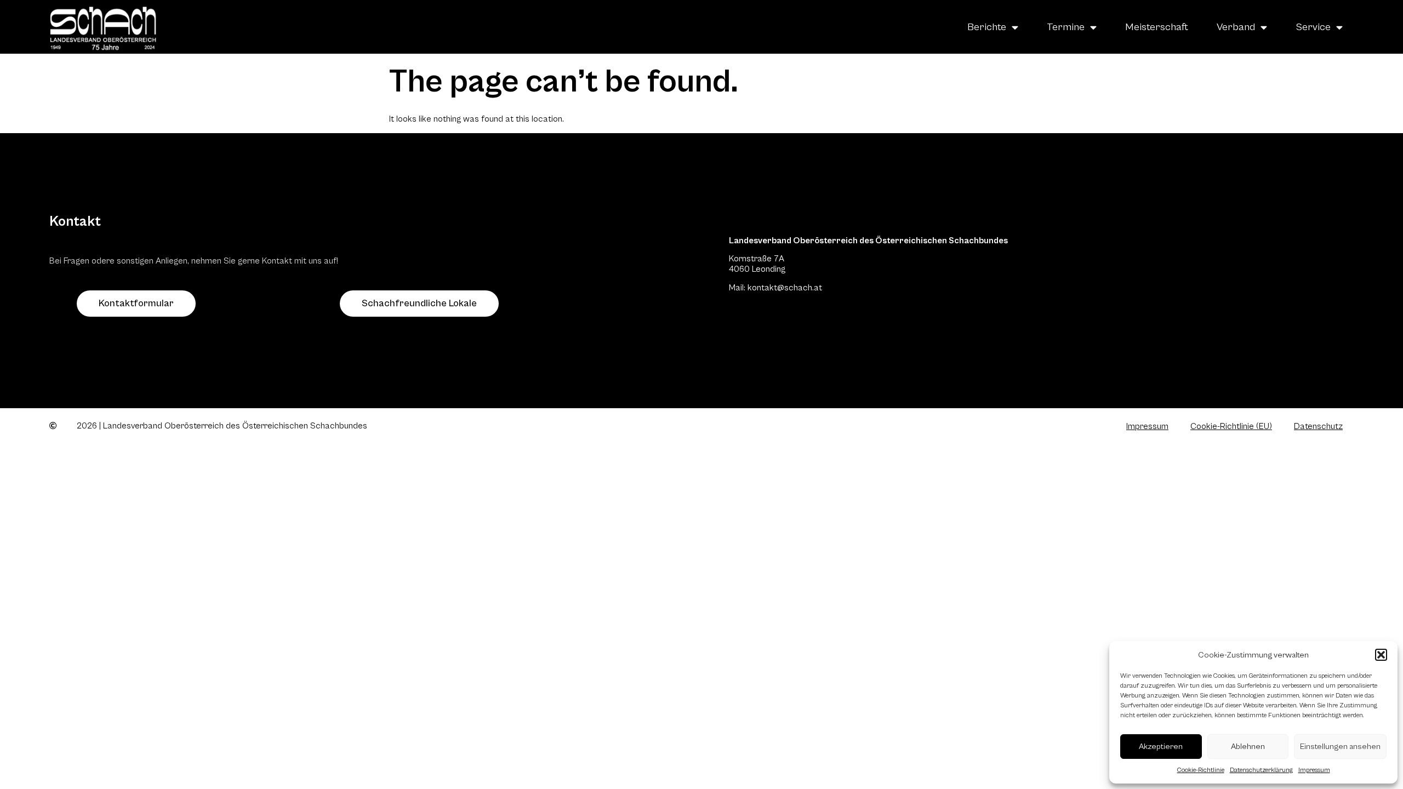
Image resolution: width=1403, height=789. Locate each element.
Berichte (986, 27)
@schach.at (799, 288)
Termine (1066, 27)
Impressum (1314, 770)
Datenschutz (1318, 426)
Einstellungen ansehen (1340, 746)
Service (1313, 27)
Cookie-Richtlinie (1200, 770)
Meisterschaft (1156, 27)
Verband (1236, 27)
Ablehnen (1248, 746)
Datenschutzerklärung (1261, 770)
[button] (1381, 654)
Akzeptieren (1161, 746)
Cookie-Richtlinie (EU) (1231, 426)
